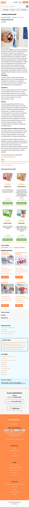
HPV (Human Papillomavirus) (8, 327)
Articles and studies (6, 17)
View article (4, 358)
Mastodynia (10, 345)
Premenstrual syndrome (11, 347)
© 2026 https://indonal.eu (14, 502)
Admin (14, 17)
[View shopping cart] (20, 2)
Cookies (14, 489)
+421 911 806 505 (16, 401)
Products (12, 9)
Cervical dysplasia (5, 368)
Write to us (15, 408)
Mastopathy (15, 345)
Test (18, 9)
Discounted (14, 472)
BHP (14, 342)
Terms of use (14, 486)
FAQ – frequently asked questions (14, 467)
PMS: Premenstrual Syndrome (8, 331)
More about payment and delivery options (14, 439)
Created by (14, 503)
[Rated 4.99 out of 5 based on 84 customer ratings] (21, 184)
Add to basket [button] (7, 203)
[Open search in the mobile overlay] (13, 6)
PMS (5, 347)
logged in (11, 247)
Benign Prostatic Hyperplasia (7, 342)
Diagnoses (24, 383)
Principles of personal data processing (14, 484)
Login (14, 448)
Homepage (5, 9)
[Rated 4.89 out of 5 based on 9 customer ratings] (21, 220)
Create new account (14, 450)
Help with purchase (14, 470)
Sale (14, 475)
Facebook (14, 424)
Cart (15, 453)
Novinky (3, 315)
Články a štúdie (5, 312)
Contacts (14, 494)
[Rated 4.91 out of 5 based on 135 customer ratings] (8, 184)
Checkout (25, 2)
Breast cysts (17, 342)
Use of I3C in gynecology (7, 333)
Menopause (4, 329)
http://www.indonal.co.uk (8, 156)
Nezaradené (4, 317)
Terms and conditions (14, 491)
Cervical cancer (23, 342)
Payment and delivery (14, 465)
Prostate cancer (19, 347)
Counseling (23, 9)
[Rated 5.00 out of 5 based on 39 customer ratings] (8, 220)
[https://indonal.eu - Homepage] (3, 2)
